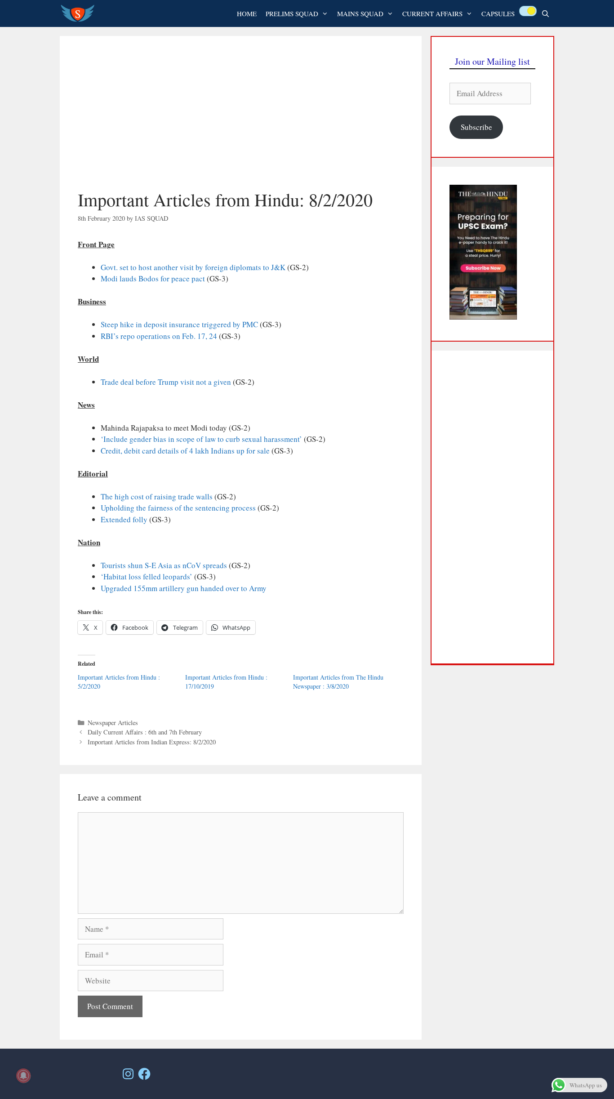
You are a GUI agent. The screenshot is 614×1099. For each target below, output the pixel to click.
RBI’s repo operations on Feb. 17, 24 (159, 336)
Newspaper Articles (113, 722)
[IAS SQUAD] (80, 13)
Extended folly (124, 519)
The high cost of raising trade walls (157, 496)
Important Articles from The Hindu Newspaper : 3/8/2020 (338, 681)
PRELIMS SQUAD (292, 13)
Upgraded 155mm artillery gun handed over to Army (184, 588)
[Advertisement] (241, 121)
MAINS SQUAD (360, 13)
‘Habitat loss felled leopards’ (146, 576)
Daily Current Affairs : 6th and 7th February (145, 732)
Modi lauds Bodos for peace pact (153, 278)
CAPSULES (498, 13)
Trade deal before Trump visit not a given (166, 382)
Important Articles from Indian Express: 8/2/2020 (152, 742)
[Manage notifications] (23, 1075)
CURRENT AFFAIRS (432, 13)
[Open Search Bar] (545, 13)
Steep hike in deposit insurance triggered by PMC (179, 324)
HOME (247, 13)
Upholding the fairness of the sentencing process (178, 508)
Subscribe (476, 127)
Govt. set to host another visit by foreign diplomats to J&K (194, 267)
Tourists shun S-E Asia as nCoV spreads (164, 565)
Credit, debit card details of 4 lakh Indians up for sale (185, 450)
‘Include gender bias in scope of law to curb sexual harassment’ (201, 439)
